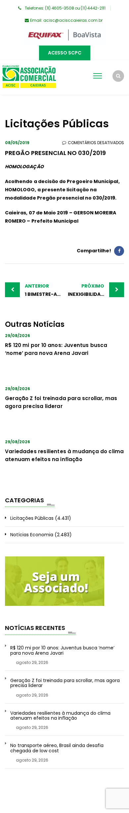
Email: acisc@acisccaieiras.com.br (66, 20)
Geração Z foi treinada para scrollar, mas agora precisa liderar (65, 683)
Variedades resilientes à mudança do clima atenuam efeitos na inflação (60, 716)
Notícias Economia (31, 534)
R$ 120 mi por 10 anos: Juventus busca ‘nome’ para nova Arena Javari (62, 650)
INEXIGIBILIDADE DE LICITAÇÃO (96, 290)
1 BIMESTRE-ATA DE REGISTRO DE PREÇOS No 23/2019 (44, 290)
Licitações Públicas (32, 518)
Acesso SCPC (64, 52)
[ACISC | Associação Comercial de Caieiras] (29, 77)
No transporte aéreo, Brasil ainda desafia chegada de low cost (57, 748)
